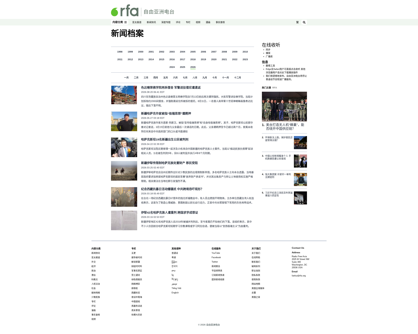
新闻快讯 (151, 22)
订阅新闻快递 (218, 275)
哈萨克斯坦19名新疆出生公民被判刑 (164, 139)
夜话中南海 (136, 297)
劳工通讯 (135, 275)
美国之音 (256, 297)
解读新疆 (135, 262)
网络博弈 (135, 284)
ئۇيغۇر (174, 284)
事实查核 (220, 22)
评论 (178, 22)
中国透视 (135, 301)
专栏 (188, 22)
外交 (93, 262)
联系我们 (256, 262)
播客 (268, 53)
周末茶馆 (135, 310)
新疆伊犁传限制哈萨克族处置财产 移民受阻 (169, 163)
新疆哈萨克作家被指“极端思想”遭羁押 (166, 113)
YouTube (216, 253)
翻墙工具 (270, 65)
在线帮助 (256, 257)
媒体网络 (95, 292)
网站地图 (256, 284)
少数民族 (95, 297)
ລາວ (173, 270)
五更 (133, 253)
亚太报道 (136, 22)
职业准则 (256, 270)
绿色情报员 (136, 279)
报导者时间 (136, 257)
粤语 (174, 257)
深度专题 (165, 22)
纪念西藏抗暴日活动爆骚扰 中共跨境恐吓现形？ (172, 189)
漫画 (208, 22)
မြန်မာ (174, 262)
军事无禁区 (136, 270)
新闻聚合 (216, 266)
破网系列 (256, 266)
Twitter (215, 262)
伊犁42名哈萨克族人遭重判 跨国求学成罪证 (169, 212)
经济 (93, 266)
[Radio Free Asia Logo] (142, 10)
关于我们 (256, 253)
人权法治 (95, 284)
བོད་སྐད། (175, 279)
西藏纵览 (135, 292)
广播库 (269, 56)
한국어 (174, 266)
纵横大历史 (136, 314)
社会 (93, 288)
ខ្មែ (173, 275)
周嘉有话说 (136, 306)
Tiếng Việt (176, 288)
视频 (198, 22)
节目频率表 (217, 270)
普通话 (175, 253)
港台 (93, 275)
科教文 (94, 279)
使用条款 (256, 279)
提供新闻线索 (218, 279)
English (175, 292)
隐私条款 (256, 275)
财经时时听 (136, 266)
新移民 (134, 288)
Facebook (216, 257)
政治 (93, 270)
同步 (268, 49)
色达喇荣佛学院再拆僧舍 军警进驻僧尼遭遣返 (171, 87)
